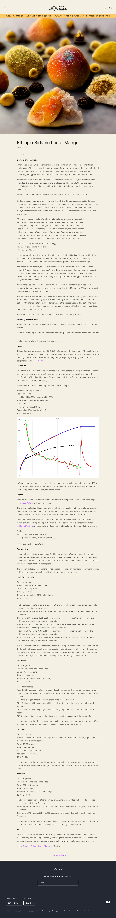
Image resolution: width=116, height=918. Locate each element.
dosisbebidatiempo (18, 911)
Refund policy (45, 911)
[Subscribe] (75, 882)
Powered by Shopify (31, 911)
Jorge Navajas (38, 361)
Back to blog (59, 855)
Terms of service (69, 911)
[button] (4, 8)
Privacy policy (57, 911)
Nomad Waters (26, 526)
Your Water (27, 503)
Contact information (84, 911)
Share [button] (21, 154)
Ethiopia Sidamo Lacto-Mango (36, 846)
